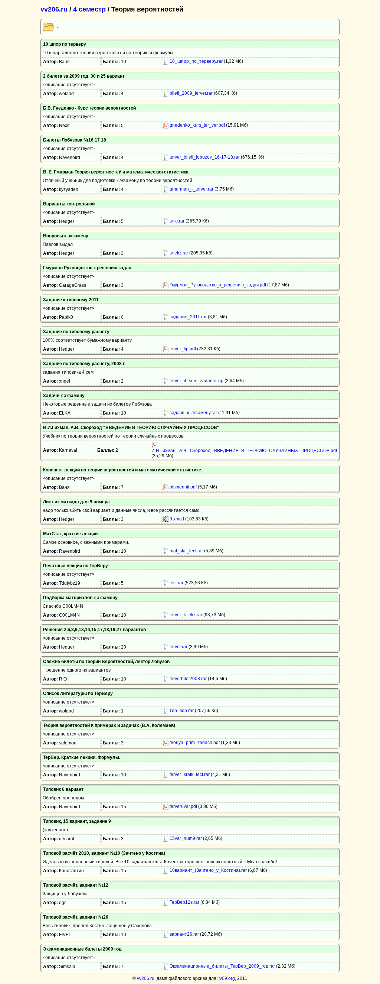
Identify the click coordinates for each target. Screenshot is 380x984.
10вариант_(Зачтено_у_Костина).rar (207, 870)
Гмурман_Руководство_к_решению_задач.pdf (217, 285)
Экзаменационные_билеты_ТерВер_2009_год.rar (221, 966)
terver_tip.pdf (182, 348)
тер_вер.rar (181, 710)
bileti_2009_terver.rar (190, 93)
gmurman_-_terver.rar (190, 189)
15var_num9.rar (185, 838)
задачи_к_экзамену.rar (192, 412)
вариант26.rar (183, 934)
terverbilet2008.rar (187, 678)
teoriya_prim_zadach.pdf (194, 742)
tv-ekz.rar (178, 253)
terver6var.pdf (182, 806)
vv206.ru (54, 9)
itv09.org (226, 978)
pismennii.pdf (182, 487)
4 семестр (89, 9)
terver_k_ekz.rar (185, 614)
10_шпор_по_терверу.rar (195, 61)
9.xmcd (176, 519)
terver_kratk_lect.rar (189, 774)
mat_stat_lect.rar (185, 550)
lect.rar (175, 582)
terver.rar (177, 646)
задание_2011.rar (187, 316)
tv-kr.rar (176, 221)
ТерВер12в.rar (183, 902)
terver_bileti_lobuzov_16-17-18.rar (204, 157)
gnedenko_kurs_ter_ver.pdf (196, 125)
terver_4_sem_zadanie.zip (195, 380)
